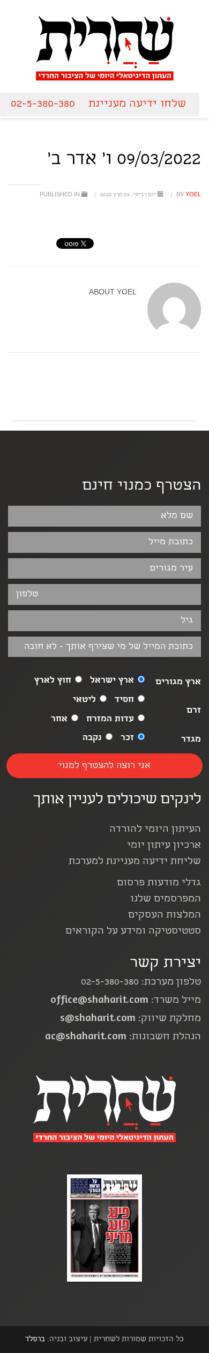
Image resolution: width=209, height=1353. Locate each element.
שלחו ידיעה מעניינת (137, 104)
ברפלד (35, 1339)
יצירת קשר (165, 964)
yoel (188, 195)
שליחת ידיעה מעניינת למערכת (135, 862)
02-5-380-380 (43, 104)
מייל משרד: (125, 1001)
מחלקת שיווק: (130, 1019)
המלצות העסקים (164, 915)
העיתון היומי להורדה (155, 830)
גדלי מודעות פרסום (159, 883)
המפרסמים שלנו (165, 899)
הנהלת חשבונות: (123, 1037)
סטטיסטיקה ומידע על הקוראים (133, 931)
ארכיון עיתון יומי (164, 846)
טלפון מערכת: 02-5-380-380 (141, 982)
